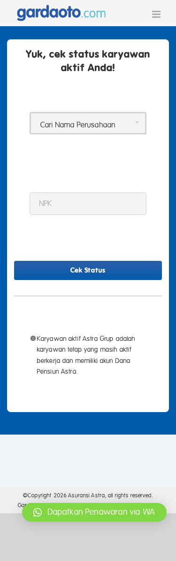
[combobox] (88, 123)
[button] (94, 512)
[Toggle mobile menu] (157, 14)
